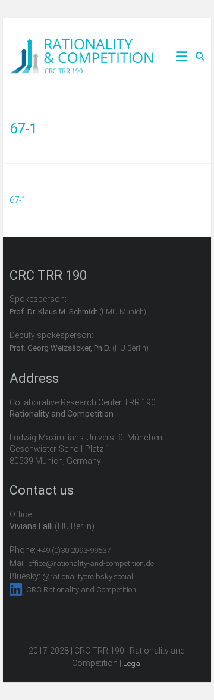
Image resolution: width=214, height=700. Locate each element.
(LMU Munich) (78, 311)
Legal (132, 663)
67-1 (18, 200)
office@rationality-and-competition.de (91, 563)
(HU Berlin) (79, 347)
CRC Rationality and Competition (81, 589)
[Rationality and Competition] (82, 45)
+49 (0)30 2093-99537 (74, 550)
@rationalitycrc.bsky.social (87, 576)
